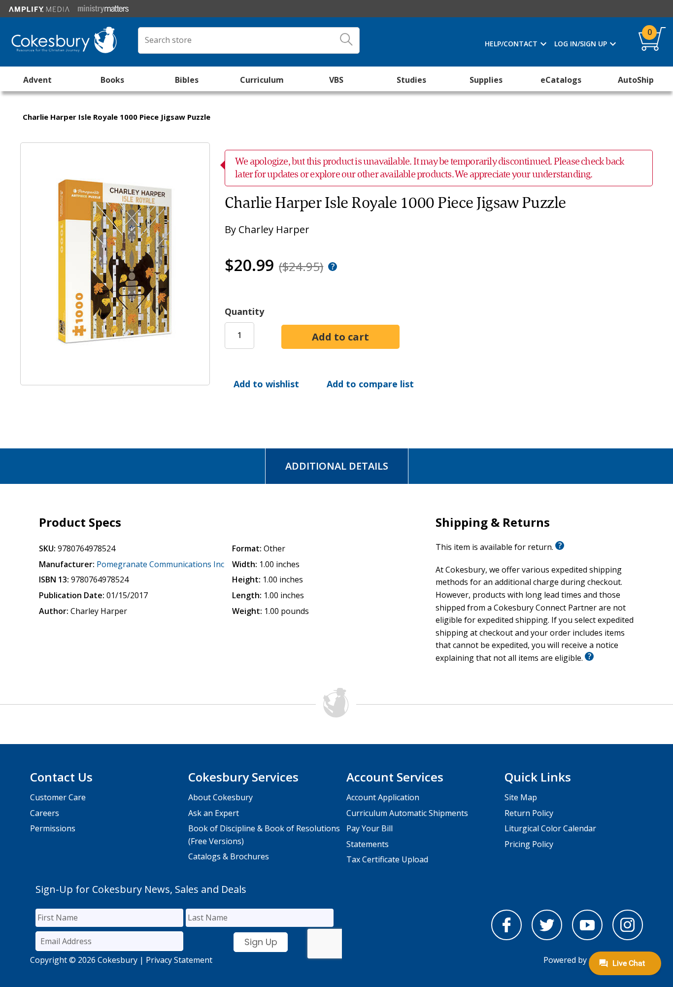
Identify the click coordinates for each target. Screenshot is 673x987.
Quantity (244, 311)
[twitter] (547, 937)
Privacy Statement (179, 959)
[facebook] (506, 937)
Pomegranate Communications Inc (160, 564)
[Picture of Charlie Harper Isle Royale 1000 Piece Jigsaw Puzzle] (115, 378)
